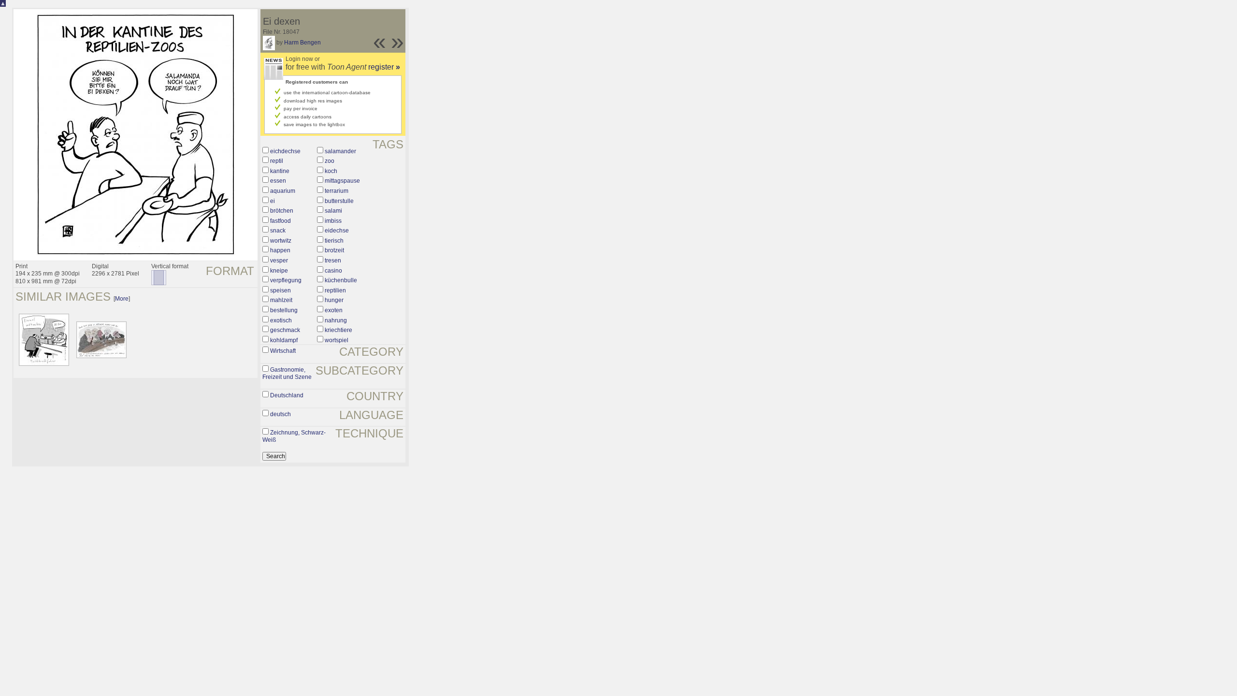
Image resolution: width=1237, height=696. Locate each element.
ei (272, 201)
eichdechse (285, 151)
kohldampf (284, 340)
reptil (276, 161)
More (122, 298)
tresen (333, 260)
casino (333, 270)
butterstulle (339, 201)
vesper (279, 260)
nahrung (336, 320)
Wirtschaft (283, 351)
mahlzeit (281, 300)
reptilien (335, 290)
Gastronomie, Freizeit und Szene (287, 373)
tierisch (334, 240)
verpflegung (286, 280)
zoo (329, 161)
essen (278, 180)
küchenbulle (341, 280)
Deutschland (286, 395)
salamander (340, 151)
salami (333, 210)
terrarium (336, 191)
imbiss (333, 221)
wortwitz (280, 240)
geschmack (285, 330)
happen (280, 250)
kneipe (279, 270)
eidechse (337, 230)
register (384, 67)
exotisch (281, 320)
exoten (334, 310)
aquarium (282, 191)
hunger (334, 300)
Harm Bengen (302, 42)
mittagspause (342, 180)
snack (278, 230)
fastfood (280, 221)
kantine (279, 171)
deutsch (280, 414)
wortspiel (336, 340)
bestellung (284, 310)
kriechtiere (338, 330)
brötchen (281, 210)
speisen (280, 290)
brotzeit (334, 250)
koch (331, 171)
